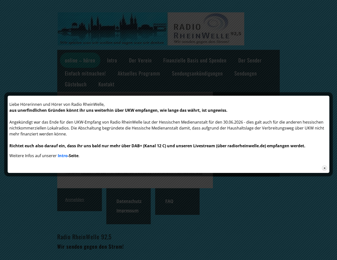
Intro (63, 155)
